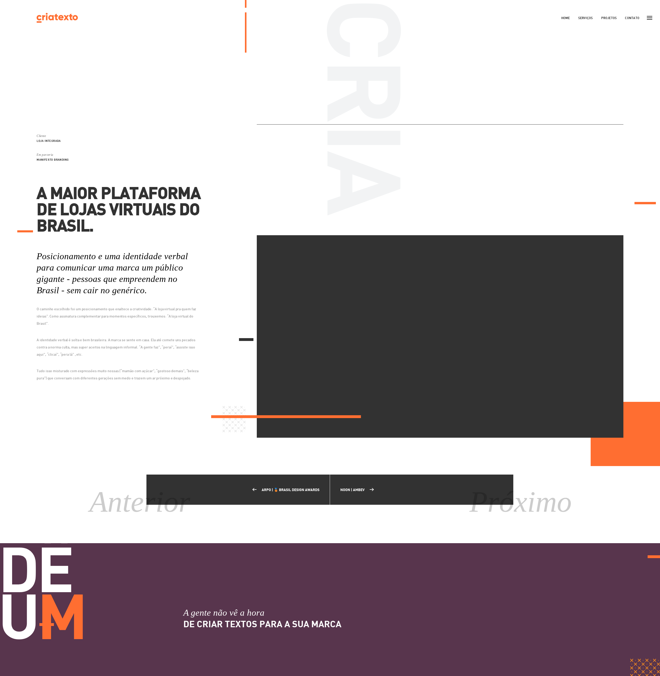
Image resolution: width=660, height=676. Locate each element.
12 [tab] (471, 225)
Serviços (585, 18)
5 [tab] (432, 225)
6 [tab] (437, 225)
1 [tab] (409, 225)
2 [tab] (415, 225)
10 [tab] (460, 225)
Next (609, 180)
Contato (632, 18)
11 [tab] (466, 225)
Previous (271, 180)
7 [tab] (443, 225)
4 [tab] (426, 225)
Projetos (609, 18)
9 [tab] (454, 225)
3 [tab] (420, 225)
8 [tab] (449, 225)
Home (565, 18)
